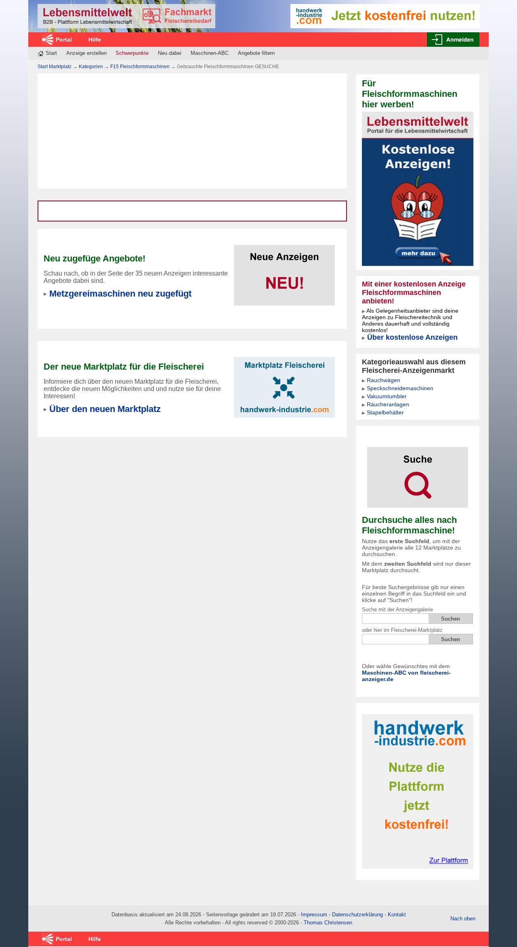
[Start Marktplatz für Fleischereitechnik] (126, 16)
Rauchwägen (383, 380)
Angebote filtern (256, 53)
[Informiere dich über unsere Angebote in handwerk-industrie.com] (384, 15)
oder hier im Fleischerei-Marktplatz (402, 630)
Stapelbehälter (385, 412)
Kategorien (91, 66)
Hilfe (94, 39)
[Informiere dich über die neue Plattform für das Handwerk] (417, 791)
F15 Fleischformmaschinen (140, 66)
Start (51, 53)
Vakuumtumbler (387, 396)
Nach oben (462, 919)
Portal (64, 39)
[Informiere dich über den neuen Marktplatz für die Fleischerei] (284, 382)
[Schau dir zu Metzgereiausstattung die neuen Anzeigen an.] (284, 270)
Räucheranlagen (388, 404)
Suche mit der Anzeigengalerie (397, 609)
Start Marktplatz (54, 66)
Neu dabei (169, 53)
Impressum (314, 914)
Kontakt (397, 914)
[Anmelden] (453, 39)
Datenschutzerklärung (357, 914)
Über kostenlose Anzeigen (412, 337)
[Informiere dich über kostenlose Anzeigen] (417, 188)
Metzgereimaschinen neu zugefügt (120, 293)
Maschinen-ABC (210, 53)
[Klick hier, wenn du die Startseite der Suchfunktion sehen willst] (417, 471)
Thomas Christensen (328, 923)
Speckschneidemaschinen (400, 388)
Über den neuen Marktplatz (105, 409)
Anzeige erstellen (86, 53)
